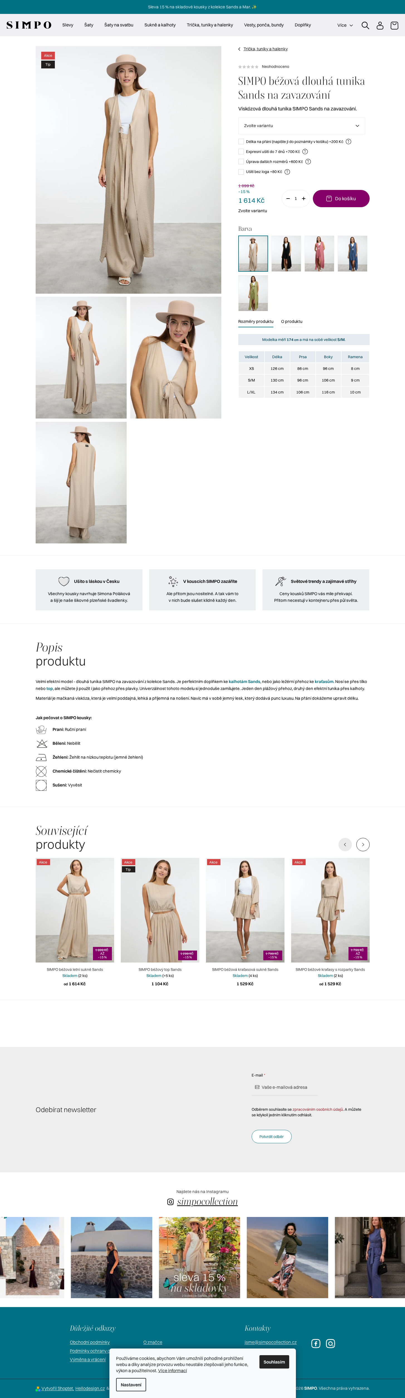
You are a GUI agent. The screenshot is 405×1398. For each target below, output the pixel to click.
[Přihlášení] (380, 25)
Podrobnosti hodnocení (304, 67)
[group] (90, 1257)
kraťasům (324, 681)
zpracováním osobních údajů (318, 1109)
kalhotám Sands (244, 681)
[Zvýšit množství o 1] (305, 198)
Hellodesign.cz (90, 1388)
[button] (363, 844)
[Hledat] (365, 25)
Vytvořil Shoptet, (57, 1388)
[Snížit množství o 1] (286, 198)
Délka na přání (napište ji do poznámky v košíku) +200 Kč (298, 141)
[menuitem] (68, 24)
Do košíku (345, 198)
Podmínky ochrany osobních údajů (104, 1351)
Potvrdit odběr (271, 1136)
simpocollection (207, 1201)
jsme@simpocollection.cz (271, 1342)
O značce (152, 1342)
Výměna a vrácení (88, 1359)
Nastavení (131, 1384)
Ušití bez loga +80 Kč (267, 171)
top (49, 688)
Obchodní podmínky (90, 1342)
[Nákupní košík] (394, 25)
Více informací (172, 1370)
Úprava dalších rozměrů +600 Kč (277, 161)
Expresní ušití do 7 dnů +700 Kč (276, 151)
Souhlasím (274, 1362)
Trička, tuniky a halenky (266, 48)
